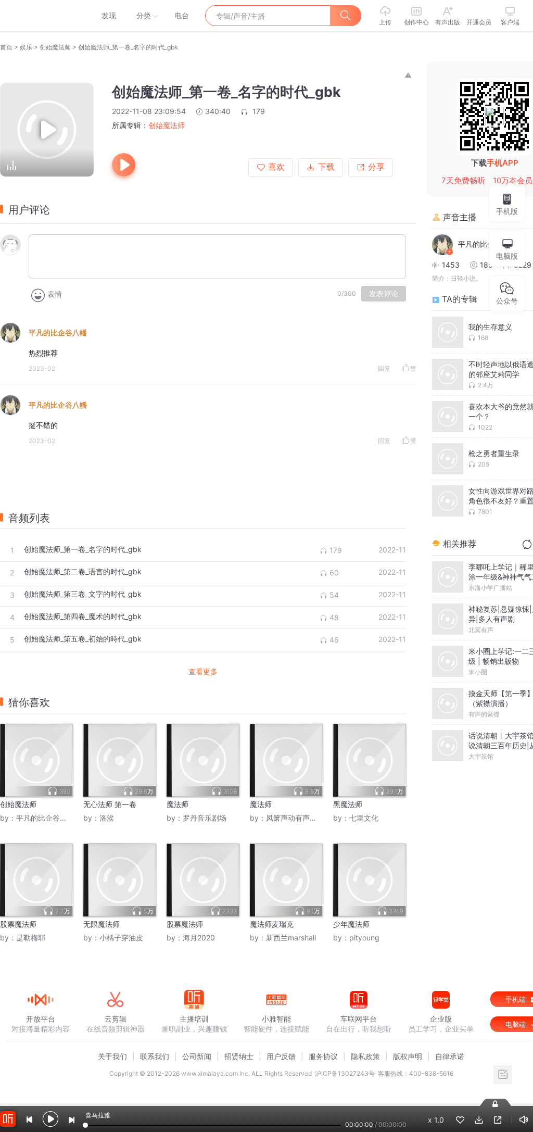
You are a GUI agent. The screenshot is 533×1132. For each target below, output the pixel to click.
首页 (6, 47)
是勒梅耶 (30, 937)
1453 (451, 264)
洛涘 (106, 817)
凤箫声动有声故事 (295, 817)
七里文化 (363, 817)
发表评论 (383, 294)
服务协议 (323, 1056)
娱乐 (26, 47)
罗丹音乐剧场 (204, 817)
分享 (376, 166)
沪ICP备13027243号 (345, 1073)
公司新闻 (196, 1056)
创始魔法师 (55, 47)
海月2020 (199, 937)
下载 (326, 166)
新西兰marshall (291, 937)
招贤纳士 (238, 1056)
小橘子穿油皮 (121, 937)
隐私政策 (365, 1056)
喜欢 (276, 166)
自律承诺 (449, 1056)
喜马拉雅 (40, 15)
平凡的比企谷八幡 (58, 332)
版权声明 (407, 1056)
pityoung (364, 937)
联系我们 (154, 1056)
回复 (384, 368)
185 (486, 264)
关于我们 (112, 1056)
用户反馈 (281, 1056)
